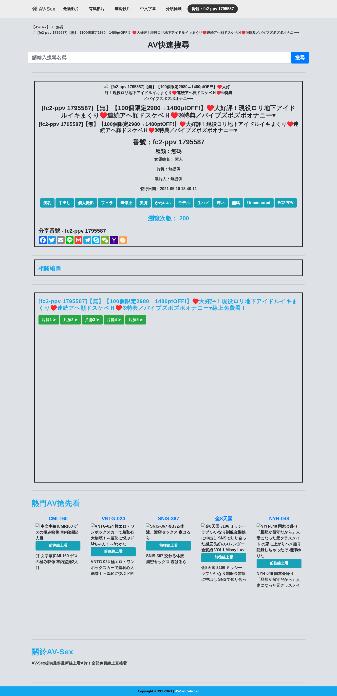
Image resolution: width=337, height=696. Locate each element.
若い (221, 203)
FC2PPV (286, 203)
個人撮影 (86, 203)
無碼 (236, 203)
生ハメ (203, 203)
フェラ (107, 203)
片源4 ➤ (114, 320)
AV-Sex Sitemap (187, 691)
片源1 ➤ (49, 320)
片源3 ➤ (92, 320)
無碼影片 (122, 9)
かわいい (163, 203)
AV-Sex (46, 9)
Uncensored (258, 203)
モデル (184, 203)
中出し (65, 203)
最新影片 (71, 9)
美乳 (47, 203)
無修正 (126, 203)
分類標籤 (174, 9)
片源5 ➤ (136, 320)
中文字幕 (148, 9)
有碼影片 (97, 9)
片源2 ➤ (70, 320)
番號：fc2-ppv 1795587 (212, 9)
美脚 (144, 203)
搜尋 (300, 57)
